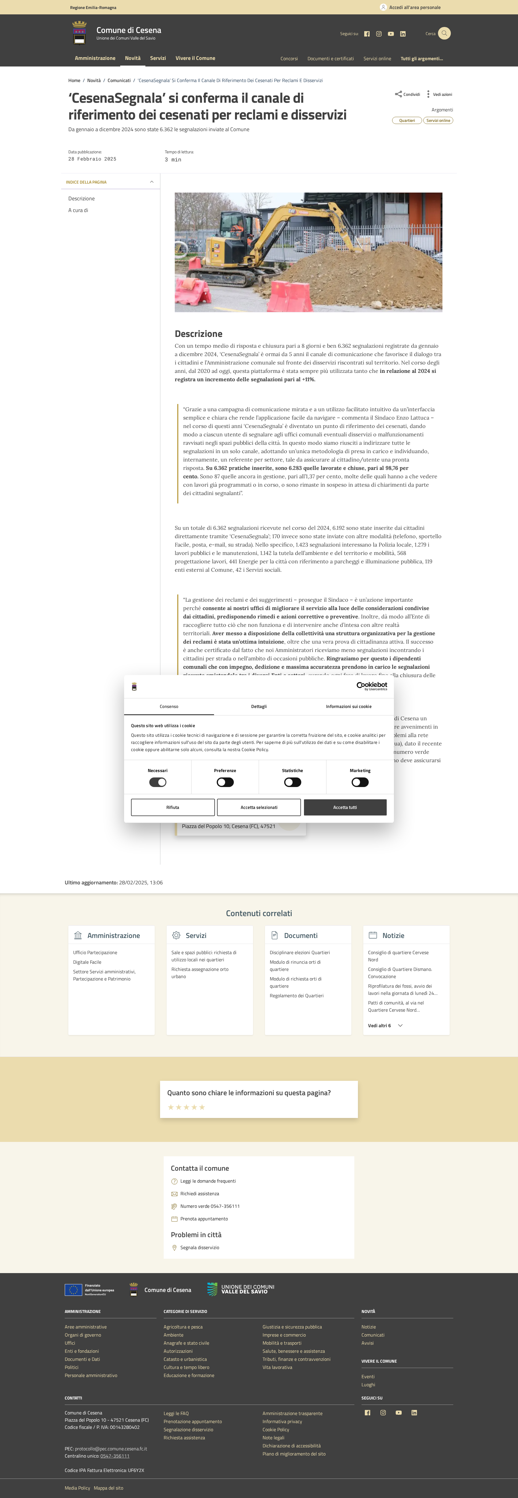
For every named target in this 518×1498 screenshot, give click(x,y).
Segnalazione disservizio (188, 1429)
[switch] (225, 782)
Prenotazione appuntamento (193, 1421)
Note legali (273, 1437)
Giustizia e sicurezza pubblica (292, 1326)
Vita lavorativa (277, 1367)
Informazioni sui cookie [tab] (348, 706)
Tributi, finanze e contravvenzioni (297, 1359)
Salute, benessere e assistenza (294, 1351)
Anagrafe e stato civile (186, 1342)
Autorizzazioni (178, 1351)
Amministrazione (95, 58)
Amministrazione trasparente (293, 1413)
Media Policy (77, 1487)
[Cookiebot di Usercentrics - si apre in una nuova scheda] (361, 686)
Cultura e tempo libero (186, 1367)
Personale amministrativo (91, 1375)
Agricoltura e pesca (183, 1326)
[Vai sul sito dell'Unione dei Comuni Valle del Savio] (240, 1289)
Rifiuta (172, 807)
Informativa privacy (282, 1421)
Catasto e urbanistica (185, 1359)
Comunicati (373, 1334)
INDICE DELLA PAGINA (86, 182)
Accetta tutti (345, 807)
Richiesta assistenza (184, 1437)
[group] (111, 983)
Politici (72, 1367)
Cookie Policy (276, 1429)
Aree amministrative (86, 1326)
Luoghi (368, 1384)
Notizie (369, 1326)
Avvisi (368, 1342)
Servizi (158, 58)
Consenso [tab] (169, 706)
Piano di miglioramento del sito (294, 1453)
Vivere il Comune (195, 58)
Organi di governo (83, 1334)
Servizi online (377, 58)
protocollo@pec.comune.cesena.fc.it (111, 1448)
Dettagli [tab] (259, 706)
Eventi (368, 1376)
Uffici (70, 1342)
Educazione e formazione (189, 1375)
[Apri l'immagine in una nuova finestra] (308, 252)
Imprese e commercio (284, 1334)
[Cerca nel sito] (444, 33)
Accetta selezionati (259, 807)
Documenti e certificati (331, 58)
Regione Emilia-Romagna (93, 7)
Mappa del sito (108, 1487)
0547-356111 (115, 1455)
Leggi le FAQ (176, 1413)
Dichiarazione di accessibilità (292, 1445)
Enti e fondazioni (82, 1351)
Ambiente (173, 1334)
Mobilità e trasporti (282, 1342)
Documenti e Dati (82, 1359)
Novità (133, 58)
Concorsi (289, 58)
